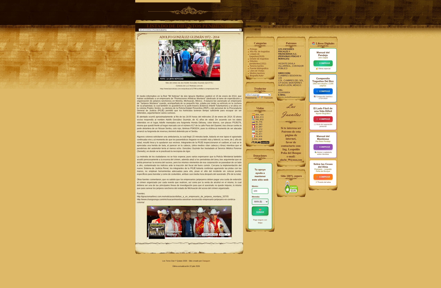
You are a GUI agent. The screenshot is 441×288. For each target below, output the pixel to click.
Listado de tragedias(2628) (256, 55)
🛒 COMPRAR (323, 63)
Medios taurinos (257, 73)
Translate (268, 98)
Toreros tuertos (257, 66)
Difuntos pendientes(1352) (257, 62)
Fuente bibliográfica (259, 68)
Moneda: (256, 197)
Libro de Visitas (257, 71)
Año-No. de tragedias (260, 51)
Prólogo (253, 49)
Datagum (206, 261)
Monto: (255, 186)
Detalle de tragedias (259, 59)
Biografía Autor (257, 75)
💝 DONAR (260, 211)
